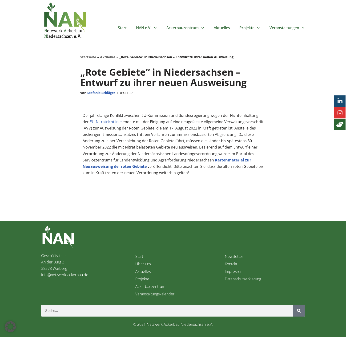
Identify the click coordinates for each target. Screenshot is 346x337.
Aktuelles (222, 27)
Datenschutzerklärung (243, 279)
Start (122, 27)
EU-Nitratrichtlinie (106, 121)
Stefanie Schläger (101, 92)
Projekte (246, 27)
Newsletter (234, 256)
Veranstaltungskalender (154, 294)
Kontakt (231, 263)
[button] (10, 326)
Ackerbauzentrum (150, 286)
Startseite (88, 57)
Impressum (234, 271)
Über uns (143, 263)
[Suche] (299, 311)
